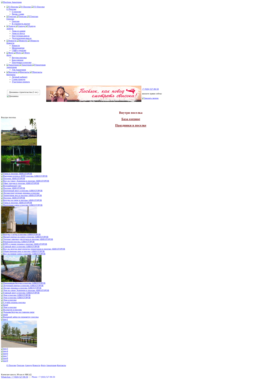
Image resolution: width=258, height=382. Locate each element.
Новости (10, 43)
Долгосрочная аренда (21, 38)
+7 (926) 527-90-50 (150, 89)
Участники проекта (21, 82)
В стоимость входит (21, 24)
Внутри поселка (19, 57)
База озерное (17, 60)
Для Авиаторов (19, 70)
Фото (8, 55)
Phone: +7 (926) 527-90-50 (43, 377)
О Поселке (11, 9)
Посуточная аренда (20, 36)
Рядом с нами (18, 14)
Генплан (10, 19)
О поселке (16, 11)
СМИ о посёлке (19, 50)
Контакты (10, 74)
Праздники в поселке (21, 62)
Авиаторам (11, 67)
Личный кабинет (19, 77)
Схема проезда (18, 79)
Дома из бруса (18, 33)
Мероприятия (18, 48)
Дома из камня (18, 31)
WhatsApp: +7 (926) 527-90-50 (14, 377)
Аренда (9, 28)
